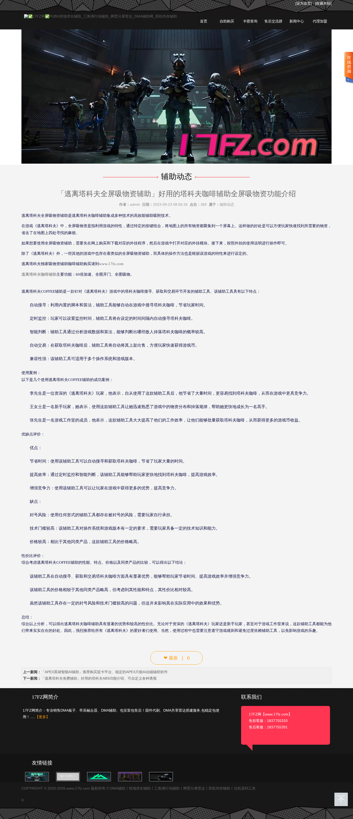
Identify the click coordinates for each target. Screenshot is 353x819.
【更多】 (42, 717)
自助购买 (227, 21)
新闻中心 (296, 21)
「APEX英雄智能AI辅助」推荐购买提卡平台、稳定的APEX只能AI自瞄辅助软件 (104, 672)
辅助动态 (227, 204)
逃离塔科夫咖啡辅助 (38, 274)
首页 (203, 21)
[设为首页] (303, 3)
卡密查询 (250, 21)
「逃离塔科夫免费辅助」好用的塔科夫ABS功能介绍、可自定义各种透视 (99, 678)
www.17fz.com (111, 264)
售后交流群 (273, 21)
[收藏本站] (323, 3)
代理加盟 (320, 21)
